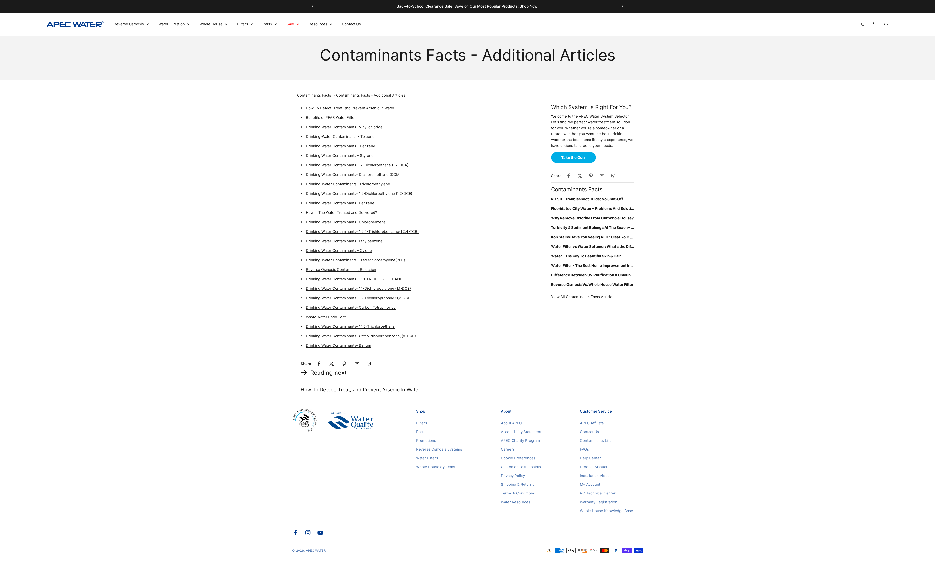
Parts (267, 24)
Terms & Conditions (518, 493)
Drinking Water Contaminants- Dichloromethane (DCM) (353, 174)
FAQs (584, 449)
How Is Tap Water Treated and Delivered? (341, 212)
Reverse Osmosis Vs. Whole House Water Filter (592, 284)
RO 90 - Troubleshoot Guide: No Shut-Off (587, 199)
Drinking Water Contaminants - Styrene (340, 155)
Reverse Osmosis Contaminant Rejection (341, 269)
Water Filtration (172, 24)
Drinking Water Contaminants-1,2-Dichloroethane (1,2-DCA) (357, 165)
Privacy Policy (513, 475)
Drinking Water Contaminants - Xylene (339, 250)
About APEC (511, 423)
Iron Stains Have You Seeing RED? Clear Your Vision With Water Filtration (593, 237)
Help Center (590, 458)
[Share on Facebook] (319, 364)
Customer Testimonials (521, 467)
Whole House (211, 24)
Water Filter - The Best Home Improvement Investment (593, 265)
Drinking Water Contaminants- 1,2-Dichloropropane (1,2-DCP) (359, 298)
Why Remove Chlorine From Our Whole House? (592, 218)
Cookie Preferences (518, 458)
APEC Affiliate (592, 423)
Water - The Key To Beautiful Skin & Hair (586, 256)
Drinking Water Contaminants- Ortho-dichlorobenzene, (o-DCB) (361, 336)
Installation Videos (596, 475)
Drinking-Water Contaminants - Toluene (340, 136)
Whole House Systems (435, 467)
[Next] (622, 6)
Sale (290, 24)
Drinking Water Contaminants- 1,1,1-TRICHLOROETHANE (354, 279)
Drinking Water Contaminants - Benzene (340, 146)
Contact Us (351, 24)
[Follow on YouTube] (320, 532)
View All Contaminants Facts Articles (582, 296)
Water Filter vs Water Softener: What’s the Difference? (593, 246)
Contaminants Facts (314, 95)
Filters (242, 24)
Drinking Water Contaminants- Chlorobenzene (346, 222)
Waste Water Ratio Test (326, 317)
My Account (590, 484)
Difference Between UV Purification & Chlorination (593, 275)
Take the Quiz (573, 157)
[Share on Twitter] (332, 364)
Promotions (426, 440)
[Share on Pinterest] (344, 364)
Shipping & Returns (517, 484)
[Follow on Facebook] (295, 532)
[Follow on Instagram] (308, 532)
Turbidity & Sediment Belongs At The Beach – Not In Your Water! (593, 227)
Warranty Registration (598, 502)
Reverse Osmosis (129, 24)
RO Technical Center (598, 493)
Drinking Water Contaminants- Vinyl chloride (344, 127)
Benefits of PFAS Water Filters (332, 117)
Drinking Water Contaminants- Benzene (340, 203)
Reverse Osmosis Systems (439, 449)
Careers (508, 449)
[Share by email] (357, 364)
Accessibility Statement (521, 431)
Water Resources (515, 502)
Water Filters (427, 458)
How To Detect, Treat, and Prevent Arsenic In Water (350, 108)
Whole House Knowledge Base (606, 510)
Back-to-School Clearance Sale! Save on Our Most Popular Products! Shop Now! (467, 6)
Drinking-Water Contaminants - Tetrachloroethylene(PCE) (355, 260)
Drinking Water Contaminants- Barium (338, 345)
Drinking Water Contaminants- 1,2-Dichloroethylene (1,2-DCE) (359, 193)
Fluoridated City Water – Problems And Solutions (593, 208)
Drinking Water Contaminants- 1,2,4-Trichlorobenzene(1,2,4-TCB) (362, 231)
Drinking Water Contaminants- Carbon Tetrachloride (351, 307)
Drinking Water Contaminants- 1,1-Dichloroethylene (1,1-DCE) (358, 288)
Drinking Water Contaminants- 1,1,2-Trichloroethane (350, 326)
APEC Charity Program (520, 440)
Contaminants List (595, 440)
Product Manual (593, 467)
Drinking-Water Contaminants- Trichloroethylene (348, 184)
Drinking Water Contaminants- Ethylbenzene (344, 241)
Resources (318, 24)
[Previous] (312, 6)
